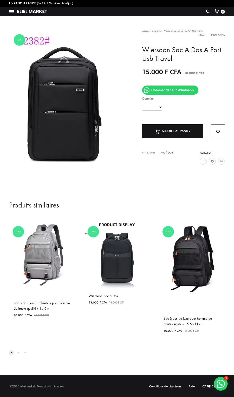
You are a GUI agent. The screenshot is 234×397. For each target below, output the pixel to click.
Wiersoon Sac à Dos (103, 296)
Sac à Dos (166, 152)
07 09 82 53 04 (213, 386)
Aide (192, 386)
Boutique (156, 30)
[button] (221, 384)
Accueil (145, 30)
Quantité (148, 99)
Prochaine (218, 34)
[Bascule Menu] (11, 11)
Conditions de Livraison (165, 386)
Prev (201, 34)
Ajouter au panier (176, 131)
